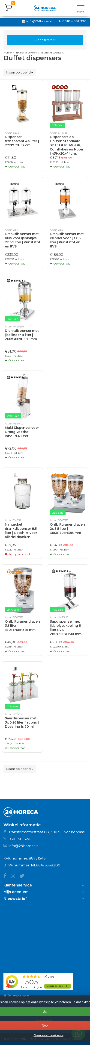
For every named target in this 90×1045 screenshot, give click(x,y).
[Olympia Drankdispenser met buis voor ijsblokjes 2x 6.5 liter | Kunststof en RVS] (22, 203)
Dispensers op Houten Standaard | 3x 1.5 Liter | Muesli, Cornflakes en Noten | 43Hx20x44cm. (67, 145)
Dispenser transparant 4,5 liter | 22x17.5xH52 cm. (22, 141)
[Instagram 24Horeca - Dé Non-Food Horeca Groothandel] (15, 876)
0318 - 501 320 (74, 21)
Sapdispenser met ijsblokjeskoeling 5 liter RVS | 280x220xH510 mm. (66, 627)
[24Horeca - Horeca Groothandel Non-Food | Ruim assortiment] (45, 8)
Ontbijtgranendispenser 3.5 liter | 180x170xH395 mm (22, 625)
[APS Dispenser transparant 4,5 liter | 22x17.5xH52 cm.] (22, 106)
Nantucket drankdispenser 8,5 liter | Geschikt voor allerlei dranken (21, 530)
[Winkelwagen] (8, 10)
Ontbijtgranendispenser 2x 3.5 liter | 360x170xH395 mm (67, 528)
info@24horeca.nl (40, 21)
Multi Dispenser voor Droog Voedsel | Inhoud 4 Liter (22, 432)
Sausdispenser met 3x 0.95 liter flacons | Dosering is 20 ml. (22, 722)
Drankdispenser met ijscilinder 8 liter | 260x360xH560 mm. (22, 335)
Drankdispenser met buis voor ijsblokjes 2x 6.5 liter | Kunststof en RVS (22, 240)
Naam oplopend (18, 72)
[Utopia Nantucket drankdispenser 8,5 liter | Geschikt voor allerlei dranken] (22, 494)
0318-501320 (19, 839)
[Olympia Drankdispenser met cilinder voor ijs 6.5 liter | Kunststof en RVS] (67, 203)
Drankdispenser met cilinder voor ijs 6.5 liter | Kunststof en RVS (67, 240)
